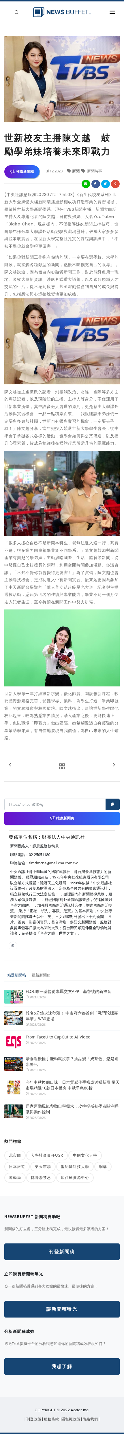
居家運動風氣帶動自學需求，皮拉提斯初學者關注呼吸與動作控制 (72, 1109)
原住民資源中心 (75, 1177)
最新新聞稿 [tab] (41, 975)
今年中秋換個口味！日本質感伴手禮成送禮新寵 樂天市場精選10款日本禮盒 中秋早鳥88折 (73, 1085)
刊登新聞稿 (62, 1251)
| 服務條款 (51, 1419)
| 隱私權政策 (70, 1419)
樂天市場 (43, 1166)
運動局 (15, 1177)
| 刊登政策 (33, 1419)
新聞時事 (94, 171)
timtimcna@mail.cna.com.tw (53, 862)
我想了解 (62, 1366)
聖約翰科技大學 (75, 1166)
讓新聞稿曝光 (62, 1309)
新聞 (76, 171)
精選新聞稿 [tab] (16, 975)
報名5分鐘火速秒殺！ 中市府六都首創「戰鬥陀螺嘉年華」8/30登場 (72, 1015)
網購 (103, 1166)
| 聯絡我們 (90, 1419)
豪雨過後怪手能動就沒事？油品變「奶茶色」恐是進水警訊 (72, 1061)
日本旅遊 (17, 1166)
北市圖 (15, 1155)
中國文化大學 (85, 1155)
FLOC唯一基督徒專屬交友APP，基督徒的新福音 (68, 991)
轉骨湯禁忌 (41, 1177)
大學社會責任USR (47, 1155)
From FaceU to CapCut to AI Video (58, 1037)
